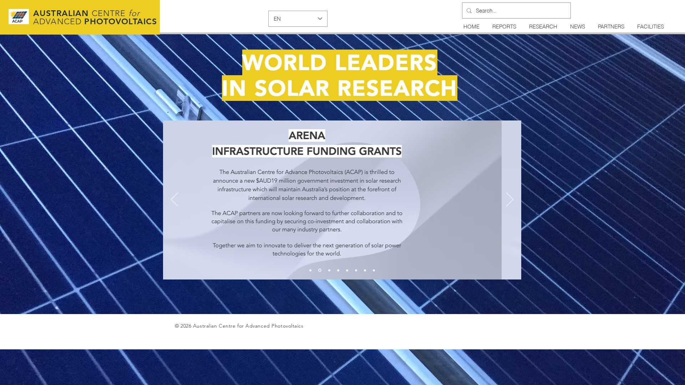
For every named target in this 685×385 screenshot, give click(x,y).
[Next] (509, 199)
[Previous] (174, 199)
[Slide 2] (319, 270)
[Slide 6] (356, 270)
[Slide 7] (365, 270)
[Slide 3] (329, 270)
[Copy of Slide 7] (374, 270)
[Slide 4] (338, 270)
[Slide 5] (347, 270)
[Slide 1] (310, 270)
